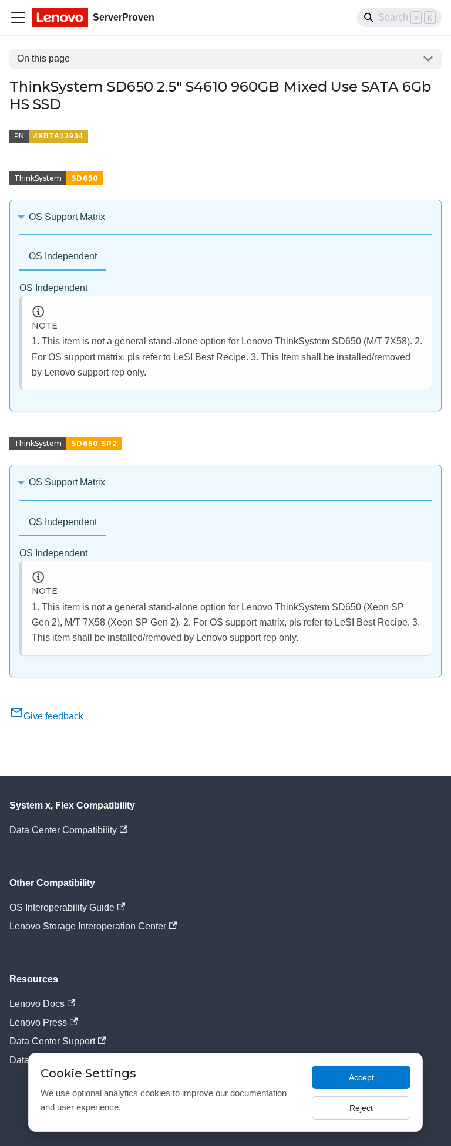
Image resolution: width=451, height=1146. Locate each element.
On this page (43, 58)
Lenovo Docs (37, 1004)
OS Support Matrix (67, 217)
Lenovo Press (38, 1022)
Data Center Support (52, 1041)
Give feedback (53, 716)
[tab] (62, 257)
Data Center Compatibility (63, 830)
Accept (361, 1077)
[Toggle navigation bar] (18, 17)
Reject (361, 1108)
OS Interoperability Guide (62, 907)
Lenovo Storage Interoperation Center (87, 926)
